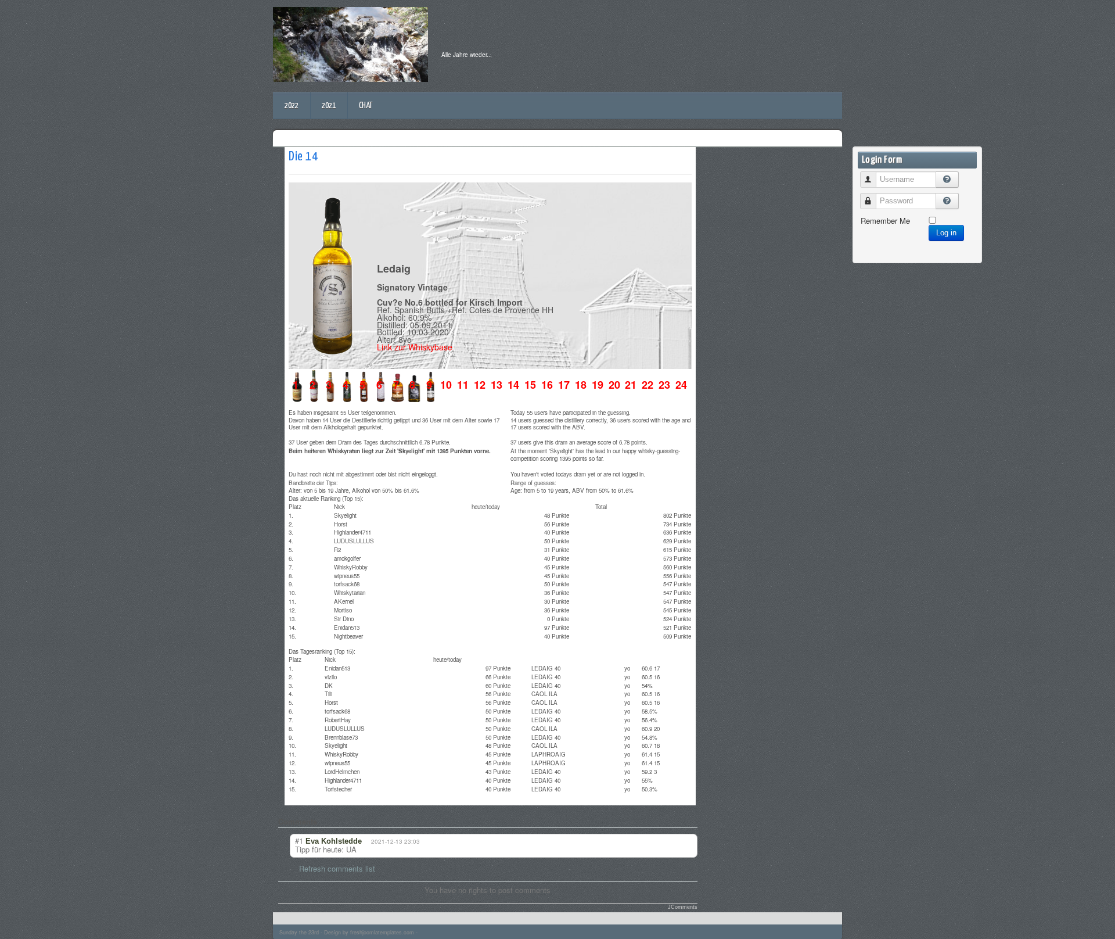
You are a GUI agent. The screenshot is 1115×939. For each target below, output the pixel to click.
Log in (946, 232)
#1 (299, 840)
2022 (291, 106)
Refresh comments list (337, 868)
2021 (329, 106)
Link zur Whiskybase (414, 347)
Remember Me (885, 220)
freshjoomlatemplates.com (382, 932)
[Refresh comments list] (326, 821)
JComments (682, 907)
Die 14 (303, 156)
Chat (365, 106)
